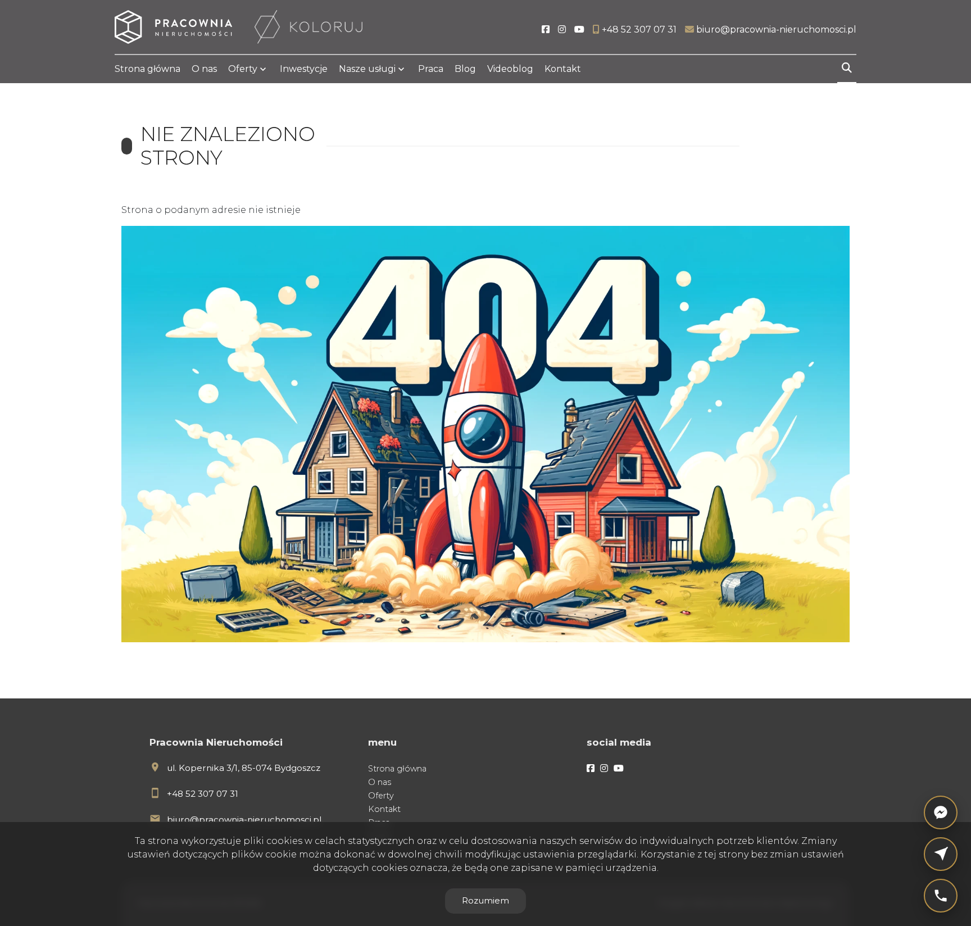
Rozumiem (485, 900)
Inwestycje (304, 68)
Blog (465, 68)
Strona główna (147, 68)
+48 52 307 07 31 (202, 793)
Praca (430, 68)
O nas (204, 68)
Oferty (242, 68)
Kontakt (563, 68)
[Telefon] (941, 896)
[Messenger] (941, 812)
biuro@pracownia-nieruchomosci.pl (244, 819)
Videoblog (510, 68)
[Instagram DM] (941, 854)
